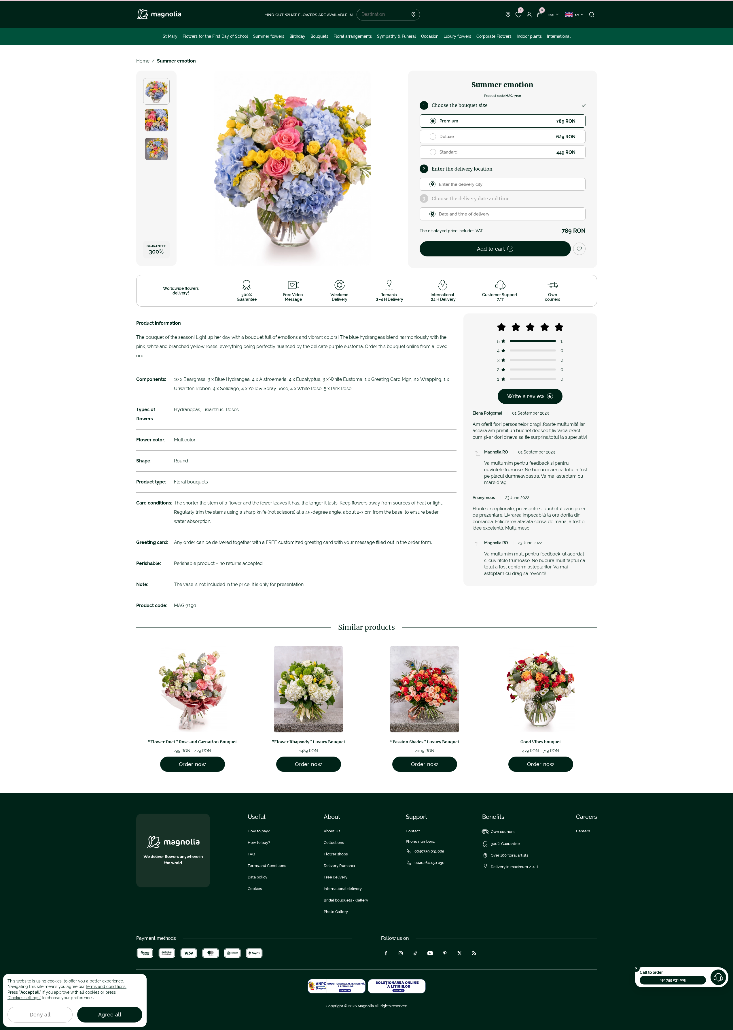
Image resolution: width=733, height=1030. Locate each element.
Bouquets (319, 36)
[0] (518, 15)
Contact (413, 831)
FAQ (251, 854)
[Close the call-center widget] (636, 968)
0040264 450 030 (429, 863)
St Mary (170, 36)
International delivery (343, 889)
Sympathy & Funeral (396, 36)
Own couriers (502, 831)
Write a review (525, 396)
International (559, 36)
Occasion (429, 36)
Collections (334, 842)
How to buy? (259, 842)
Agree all (109, 1015)
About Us (332, 831)
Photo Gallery (336, 912)
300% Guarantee (505, 844)
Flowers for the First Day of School (215, 36)
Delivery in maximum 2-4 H (514, 867)
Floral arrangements (353, 36)
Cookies (255, 889)
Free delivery (335, 877)
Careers (583, 831)
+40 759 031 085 (673, 980)
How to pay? (259, 831)
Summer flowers (268, 36)
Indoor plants (529, 36)
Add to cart (491, 249)
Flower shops (336, 854)
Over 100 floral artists (509, 855)
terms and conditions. (106, 986)
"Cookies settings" (24, 997)
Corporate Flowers (494, 36)
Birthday (297, 36)
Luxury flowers (457, 36)
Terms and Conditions (267, 865)
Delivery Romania (339, 865)
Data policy (257, 877)
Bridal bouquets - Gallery (346, 900)
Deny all (40, 1015)
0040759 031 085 (429, 851)
